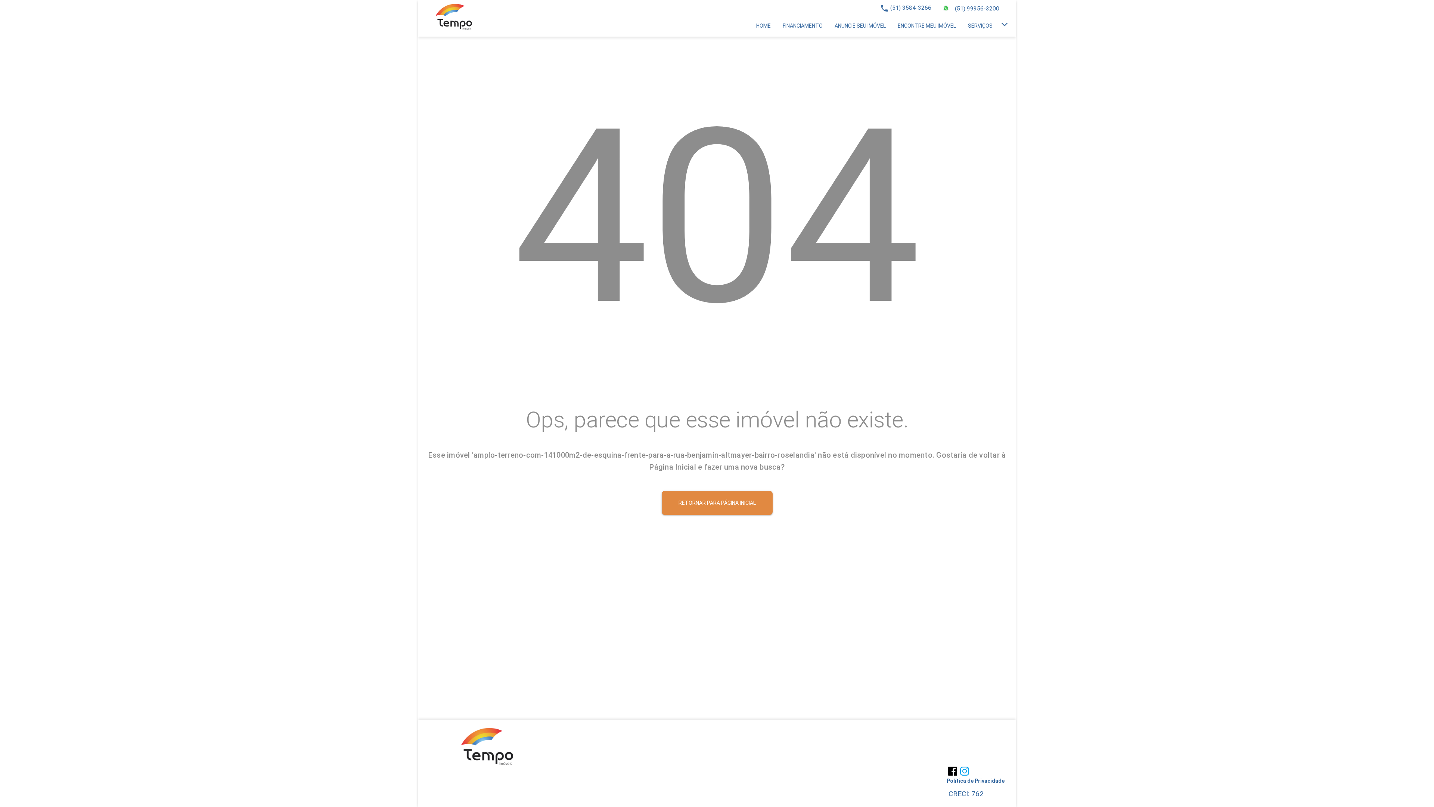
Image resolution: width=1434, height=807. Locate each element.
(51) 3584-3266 (910, 7)
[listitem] (763, 26)
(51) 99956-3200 (977, 8)
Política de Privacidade (976, 781)
